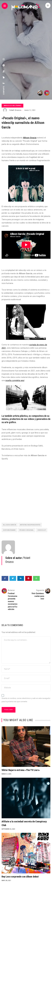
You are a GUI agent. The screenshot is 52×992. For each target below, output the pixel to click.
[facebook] (3, 83)
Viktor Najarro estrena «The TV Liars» (21, 770)
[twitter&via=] (3, 77)
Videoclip (42, 530)
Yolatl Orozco (15, 110)
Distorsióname (9, 530)
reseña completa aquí (14, 380)
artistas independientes (30, 525)
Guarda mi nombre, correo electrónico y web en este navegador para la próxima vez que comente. (26, 700)
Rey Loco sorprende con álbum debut (20, 876)
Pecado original (26, 530)
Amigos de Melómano (12, 106)
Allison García (9, 525)
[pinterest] (3, 65)
